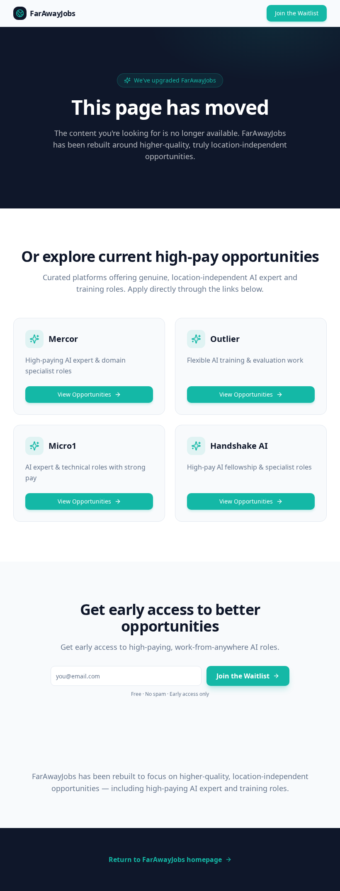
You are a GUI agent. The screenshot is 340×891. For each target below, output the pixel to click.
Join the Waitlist (296, 13)
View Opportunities (84, 394)
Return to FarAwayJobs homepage (165, 859)
